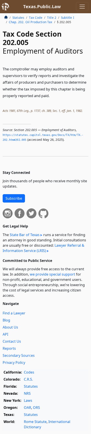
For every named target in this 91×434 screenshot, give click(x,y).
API (5, 334)
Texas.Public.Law (42, 6)
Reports (9, 348)
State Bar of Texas (25, 234)
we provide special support (52, 274)
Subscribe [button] (14, 198)
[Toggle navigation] (82, 6)
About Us (10, 327)
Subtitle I (67, 17)
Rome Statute (35, 421)
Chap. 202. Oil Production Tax (30, 22)
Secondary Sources (19, 355)
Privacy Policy (14, 362)
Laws (28, 400)
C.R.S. (28, 379)
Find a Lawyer (14, 313)
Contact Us (12, 341)
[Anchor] (52, 95)
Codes (29, 372)
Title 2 (51, 17)
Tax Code (35, 17)
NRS (27, 393)
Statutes (18, 17)
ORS (36, 407)
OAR (27, 407)
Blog (6, 320)
